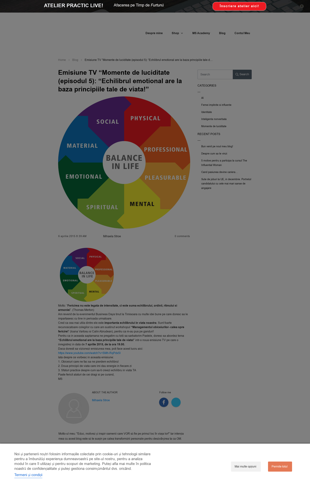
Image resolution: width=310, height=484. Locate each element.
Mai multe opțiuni (245, 467)
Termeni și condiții (28, 475)
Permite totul (280, 467)
